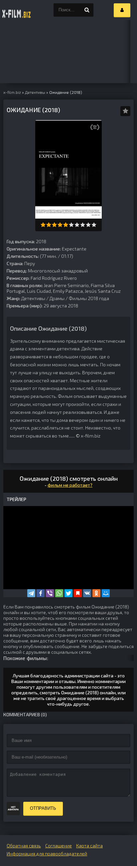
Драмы (57, 298)
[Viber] (50, 593)
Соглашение (58, 845)
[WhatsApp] (59, 593)
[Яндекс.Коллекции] (78, 593)
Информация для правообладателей (47, 853)
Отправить (43, 808)
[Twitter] (68, 593)
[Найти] (86, 10)
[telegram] (31, 593)
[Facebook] (41, 593)
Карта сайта (89, 845)
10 (94, 225)
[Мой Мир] (106, 593)
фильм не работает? (70, 485)
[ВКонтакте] (87, 593)
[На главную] (16, 10)
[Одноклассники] (96, 593)
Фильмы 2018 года (89, 298)
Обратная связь (24, 845)
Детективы (33, 298)
